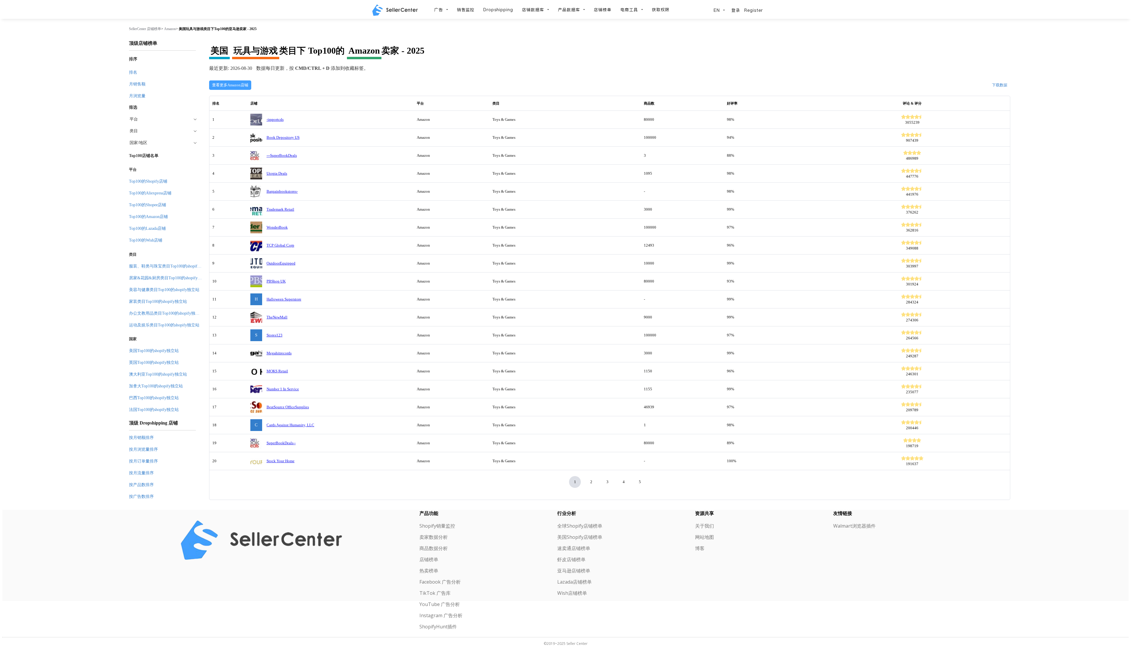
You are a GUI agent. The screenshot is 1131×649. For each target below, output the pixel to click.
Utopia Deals (277, 173)
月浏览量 (137, 96)
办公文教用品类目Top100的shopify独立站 (166, 313)
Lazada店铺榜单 (574, 582)
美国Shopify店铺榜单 (579, 537)
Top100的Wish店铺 (145, 240)
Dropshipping (498, 10)
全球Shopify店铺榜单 (579, 526)
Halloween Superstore (284, 299)
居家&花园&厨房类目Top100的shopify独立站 (169, 278)
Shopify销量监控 (437, 526)
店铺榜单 (602, 10)
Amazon (170, 29)
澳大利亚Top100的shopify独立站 (158, 374)
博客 (700, 548)
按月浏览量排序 (143, 449)
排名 (133, 72)
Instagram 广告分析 (440, 615)
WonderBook (277, 227)
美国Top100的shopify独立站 (154, 351)
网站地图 (704, 537)
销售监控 (465, 10)
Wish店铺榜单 (572, 593)
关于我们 (704, 526)
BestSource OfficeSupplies (288, 407)
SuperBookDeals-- (281, 443)
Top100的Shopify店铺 (148, 181)
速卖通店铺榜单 (573, 548)
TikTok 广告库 (435, 593)
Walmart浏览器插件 (854, 526)
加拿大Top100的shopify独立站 (156, 386)
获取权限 (660, 10)
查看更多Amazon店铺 (230, 85)
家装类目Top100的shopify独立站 (158, 301)
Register (753, 10)
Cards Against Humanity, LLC (290, 425)
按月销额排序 (141, 437)
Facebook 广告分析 (440, 582)
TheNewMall (277, 317)
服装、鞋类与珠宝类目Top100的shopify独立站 (170, 266)
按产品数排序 (141, 485)
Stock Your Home (281, 461)
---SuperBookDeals (282, 155)
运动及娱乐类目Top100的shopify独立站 (164, 325)
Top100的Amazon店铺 (148, 216)
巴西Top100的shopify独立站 (154, 398)
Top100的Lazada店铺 (147, 228)
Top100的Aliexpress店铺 (150, 193)
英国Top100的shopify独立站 (154, 362)
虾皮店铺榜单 (571, 559)
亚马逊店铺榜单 (573, 570)
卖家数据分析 (433, 537)
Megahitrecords (279, 353)
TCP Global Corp (280, 245)
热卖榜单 (428, 570)
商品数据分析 (433, 548)
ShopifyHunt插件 (438, 626)
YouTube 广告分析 (439, 604)
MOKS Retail (277, 371)
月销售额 (137, 84)
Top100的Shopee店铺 (147, 205)
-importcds (275, 119)
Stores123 (274, 335)
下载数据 (999, 85)
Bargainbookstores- (282, 191)
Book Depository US (283, 137)
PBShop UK (276, 281)
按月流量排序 (141, 473)
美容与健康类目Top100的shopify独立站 (164, 290)
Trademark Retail (280, 209)
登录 (735, 10)
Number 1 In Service (283, 389)
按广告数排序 (141, 496)
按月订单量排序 (143, 461)
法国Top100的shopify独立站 (154, 409)
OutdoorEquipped (281, 263)
